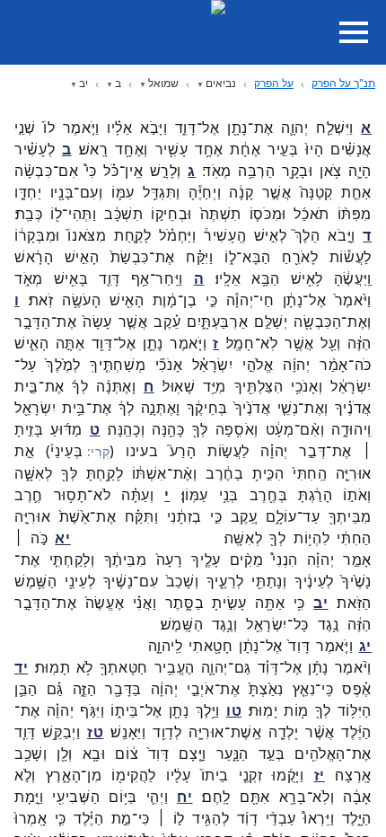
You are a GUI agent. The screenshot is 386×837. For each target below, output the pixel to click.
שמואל (163, 83)
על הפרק (274, 83)
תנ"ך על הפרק (343, 83)
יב (83, 83)
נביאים (221, 83)
